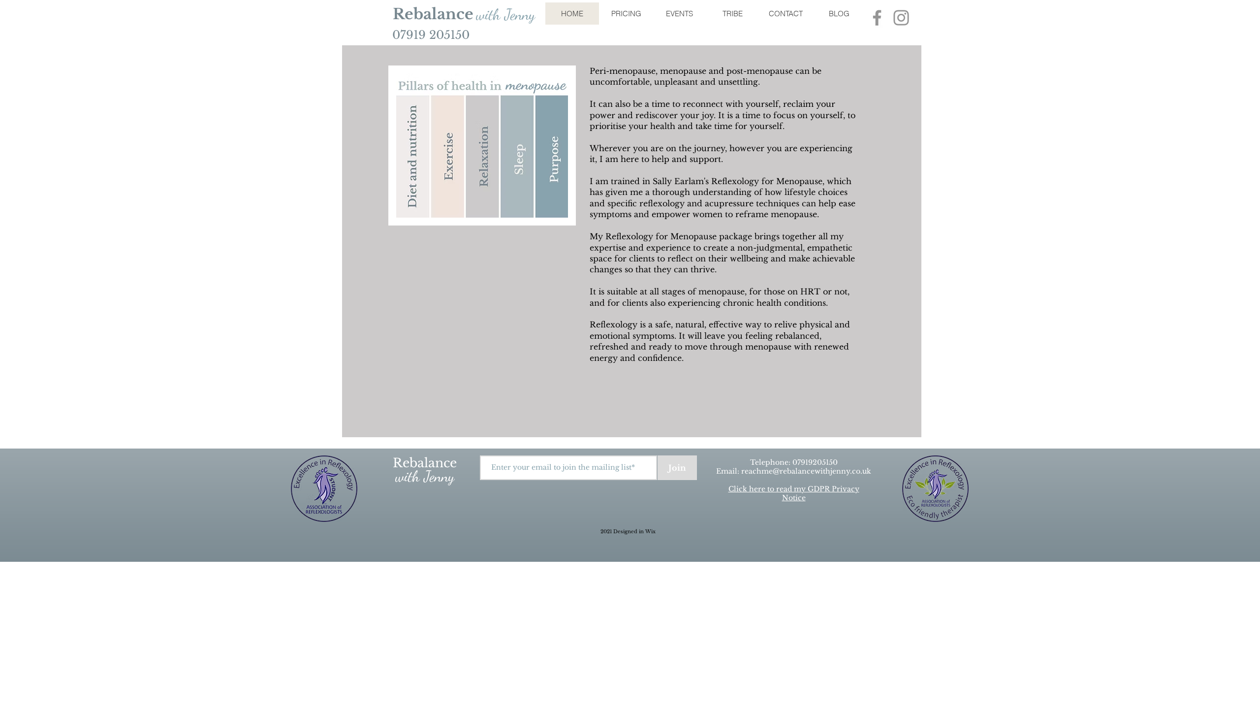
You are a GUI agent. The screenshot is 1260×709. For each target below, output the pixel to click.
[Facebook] (877, 17)
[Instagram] (901, 17)
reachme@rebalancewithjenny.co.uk (806, 471)
